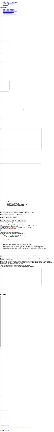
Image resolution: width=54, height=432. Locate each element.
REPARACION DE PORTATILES (9, 10)
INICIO (4, 1)
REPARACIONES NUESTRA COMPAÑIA (10, 2)
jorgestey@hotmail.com (25, 236)
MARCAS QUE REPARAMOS (8, 3)
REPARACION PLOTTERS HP (8, 12)
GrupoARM (7, 430)
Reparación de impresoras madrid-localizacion (10, 4)
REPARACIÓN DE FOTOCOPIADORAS (10, 11)
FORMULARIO (5, 5)
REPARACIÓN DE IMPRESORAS (9, 9)
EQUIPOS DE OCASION (7, 13)
